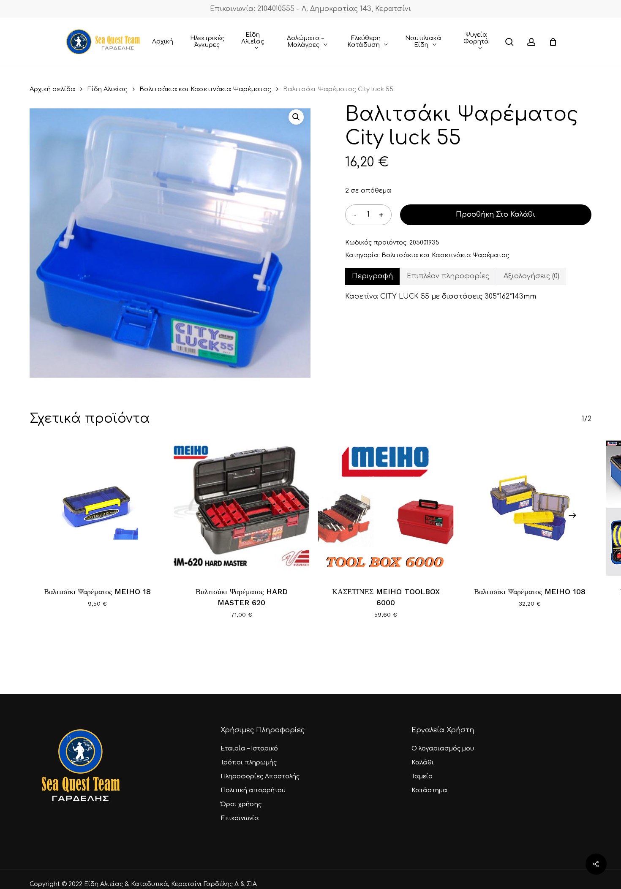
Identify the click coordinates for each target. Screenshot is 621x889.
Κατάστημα (429, 790)
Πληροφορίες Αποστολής (260, 776)
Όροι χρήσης (241, 804)
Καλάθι (422, 762)
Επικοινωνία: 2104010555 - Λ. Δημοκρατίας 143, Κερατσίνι (310, 9)
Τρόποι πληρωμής (249, 762)
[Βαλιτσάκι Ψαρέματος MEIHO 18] (97, 508)
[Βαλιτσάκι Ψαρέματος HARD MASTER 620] (241, 508)
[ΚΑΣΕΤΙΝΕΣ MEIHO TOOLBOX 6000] (386, 508)
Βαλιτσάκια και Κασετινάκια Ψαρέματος (205, 89)
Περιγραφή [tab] (372, 276)
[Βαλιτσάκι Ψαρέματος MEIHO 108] (530, 508)
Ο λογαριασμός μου (442, 748)
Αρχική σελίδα (52, 89)
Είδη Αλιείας (107, 89)
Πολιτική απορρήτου (253, 790)
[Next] (572, 515)
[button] (296, 117)
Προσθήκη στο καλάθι (495, 214)
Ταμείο (422, 776)
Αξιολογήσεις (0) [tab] (531, 276)
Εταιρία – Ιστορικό (249, 748)
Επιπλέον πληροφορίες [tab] (448, 276)
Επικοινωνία (240, 818)
